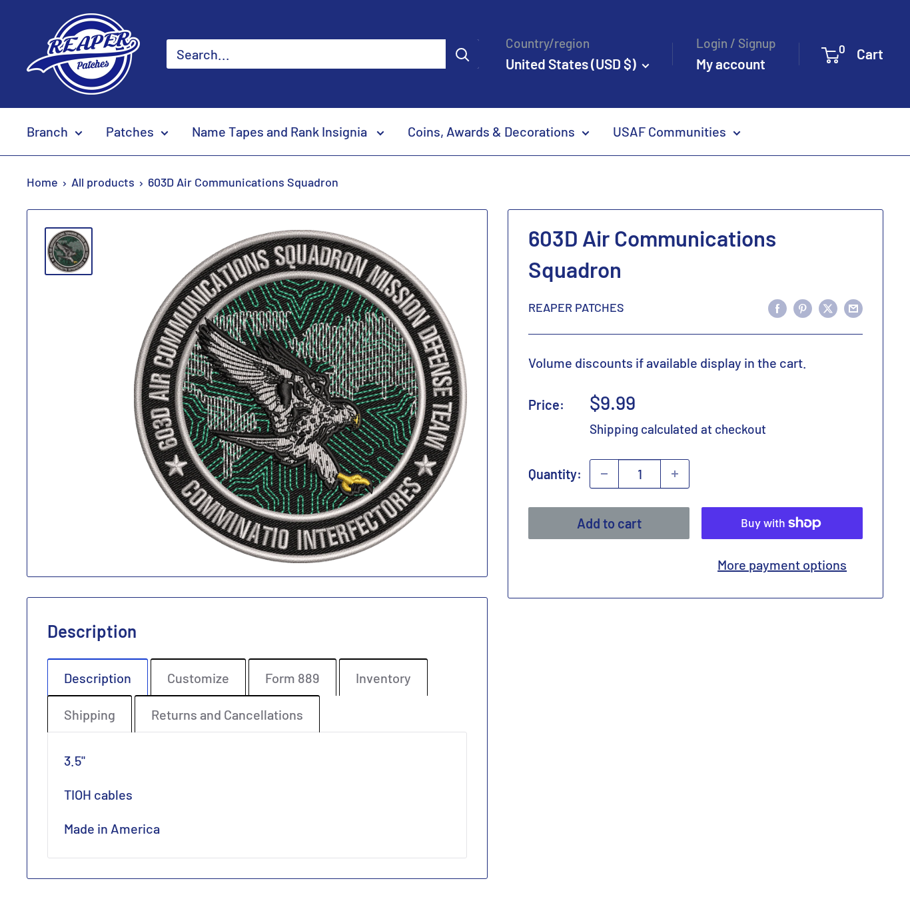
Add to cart (609, 523)
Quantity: (555, 474)
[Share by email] (853, 307)
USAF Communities (669, 131)
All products (103, 182)
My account (730, 63)
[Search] (462, 54)
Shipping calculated (644, 429)
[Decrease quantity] (604, 474)
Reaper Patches (576, 307)
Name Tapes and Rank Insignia (281, 131)
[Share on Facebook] (777, 307)
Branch (47, 131)
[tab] (97, 677)
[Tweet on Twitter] (828, 307)
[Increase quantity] (675, 474)
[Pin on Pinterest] (802, 307)
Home (42, 182)
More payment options (782, 564)
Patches (130, 131)
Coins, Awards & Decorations (491, 131)
